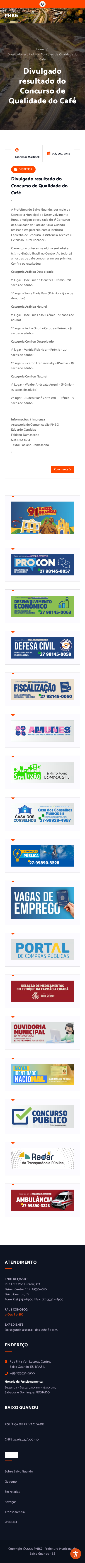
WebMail (11, 1522)
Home (40, 49)
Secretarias (12, 1492)
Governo (11, 1481)
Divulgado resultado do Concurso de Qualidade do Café (42, 57)
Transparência (15, 1512)
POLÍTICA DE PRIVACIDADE (24, 1424)
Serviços (10, 1502)
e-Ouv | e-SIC (14, 1314)
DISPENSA (25, 169)
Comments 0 (62, 469)
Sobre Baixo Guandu (19, 1471)
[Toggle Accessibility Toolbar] (76, 1554)
